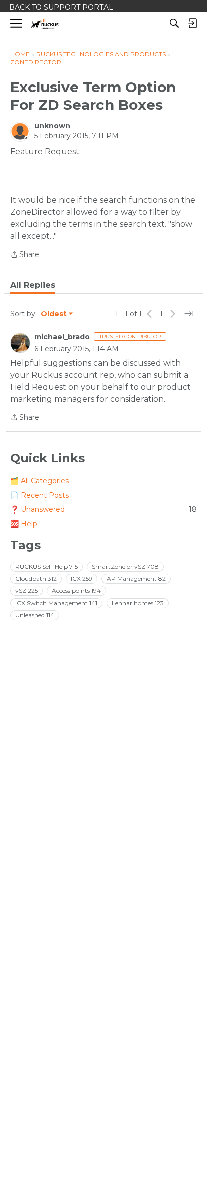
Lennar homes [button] (138, 603)
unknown (52, 125)
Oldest (54, 314)
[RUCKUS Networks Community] (45, 23)
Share (24, 255)
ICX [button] (81, 578)
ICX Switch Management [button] (56, 603)
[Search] (174, 23)
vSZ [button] (26, 590)
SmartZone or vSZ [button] (125, 566)
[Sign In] (192, 23)
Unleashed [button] (34, 615)
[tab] (32, 285)
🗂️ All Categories (39, 480)
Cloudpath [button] (36, 578)
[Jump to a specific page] (189, 314)
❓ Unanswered (103, 509)
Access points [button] (76, 590)
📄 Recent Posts (39, 495)
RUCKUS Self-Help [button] (46, 566)
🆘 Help (23, 523)
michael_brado (62, 337)
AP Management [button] (136, 578)
